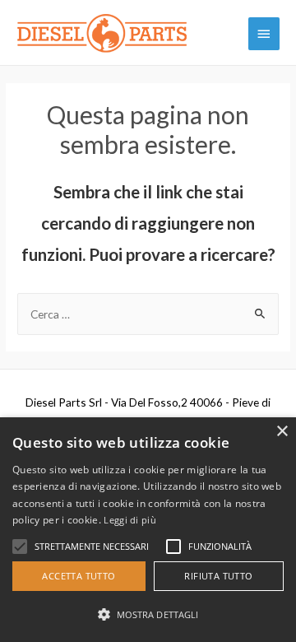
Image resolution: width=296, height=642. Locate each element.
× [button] (281, 432)
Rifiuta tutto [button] (218, 576)
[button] (148, 614)
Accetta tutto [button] (78, 576)
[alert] (148, 529)
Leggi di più (130, 520)
